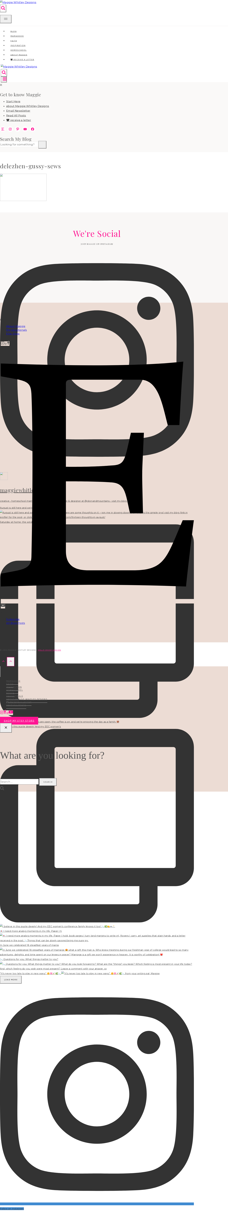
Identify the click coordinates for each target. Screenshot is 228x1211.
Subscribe (13, 619)
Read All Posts (16, 115)
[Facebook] (8, 343)
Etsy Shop (13, 333)
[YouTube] (3, 606)
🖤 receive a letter (22, 59)
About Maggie (15, 326)
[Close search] (6, 728)
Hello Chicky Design (49, 650)
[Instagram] (2, 343)
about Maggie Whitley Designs (27, 106)
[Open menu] (4, 79)
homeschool (14, 690)
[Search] (42, 145)
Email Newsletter (18, 110)
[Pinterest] (5, 343)
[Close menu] (0, 671)
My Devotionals (16, 330)
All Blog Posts (15, 623)
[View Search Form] (3, 8)
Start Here (13, 101)
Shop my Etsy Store (19, 720)
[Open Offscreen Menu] (5, 19)
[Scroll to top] (3, 662)
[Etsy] (97, 601)
